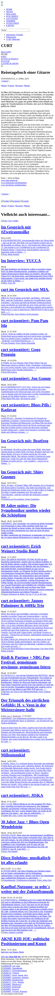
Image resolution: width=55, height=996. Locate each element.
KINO (3, 56)
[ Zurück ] (5, 81)
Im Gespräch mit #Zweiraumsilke (16, 229)
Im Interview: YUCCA (21, 260)
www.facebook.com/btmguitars (13, 185)
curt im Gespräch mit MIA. (25, 289)
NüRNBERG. (27, 530)
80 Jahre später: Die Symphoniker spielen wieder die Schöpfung (26, 510)
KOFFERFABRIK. (27, 874)
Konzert (19, 86)
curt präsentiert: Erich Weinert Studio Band (21, 548)
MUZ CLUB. (26, 808)
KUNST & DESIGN (9, 59)
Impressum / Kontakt (14, 35)
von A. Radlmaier (13, 716)
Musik (27, 86)
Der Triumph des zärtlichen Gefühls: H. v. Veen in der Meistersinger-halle (25, 705)
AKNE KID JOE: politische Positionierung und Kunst (25, 941)
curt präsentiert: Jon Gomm (26, 378)
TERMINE (10, 21)
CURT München (13, 39)
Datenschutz (11, 37)
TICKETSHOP (12, 23)
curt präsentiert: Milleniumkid (15, 752)
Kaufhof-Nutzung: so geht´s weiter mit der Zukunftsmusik (27, 889)
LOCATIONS (12, 19)
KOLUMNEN (12, 16)
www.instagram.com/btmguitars (14, 183)
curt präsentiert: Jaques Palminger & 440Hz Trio (22, 603)
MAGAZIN (11, 14)
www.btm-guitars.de (9, 180)
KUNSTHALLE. (27, 682)
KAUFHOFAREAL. (27, 915)
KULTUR (5, 61)
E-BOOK (10, 25)
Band (4, 86)
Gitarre (11, 86)
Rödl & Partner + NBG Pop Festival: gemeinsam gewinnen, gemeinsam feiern (26, 662)
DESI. (27, 575)
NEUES (9, 12)
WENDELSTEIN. (27, 842)
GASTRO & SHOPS (10, 63)
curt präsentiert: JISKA (22, 795)
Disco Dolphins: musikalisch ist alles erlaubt (25, 860)
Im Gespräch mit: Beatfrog (24, 440)
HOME (9, 9)
